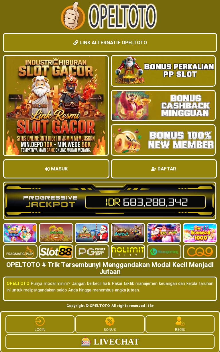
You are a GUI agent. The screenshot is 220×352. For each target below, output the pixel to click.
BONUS (110, 329)
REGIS (180, 329)
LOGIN (40, 329)
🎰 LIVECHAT (110, 341)
